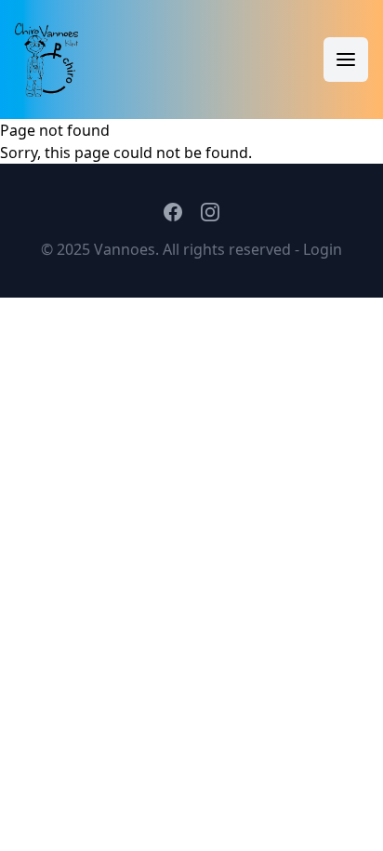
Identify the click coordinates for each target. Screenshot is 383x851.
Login (322, 249)
